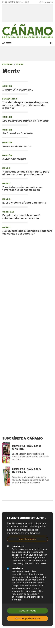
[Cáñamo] (27, 32)
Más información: (28, 539)
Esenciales (18, 546)
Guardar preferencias (27, 618)
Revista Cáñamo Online (26, 447)
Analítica (17, 568)
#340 (27, 2)
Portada (7, 64)
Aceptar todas (27, 610)
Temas (19, 64)
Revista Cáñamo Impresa (26, 471)
